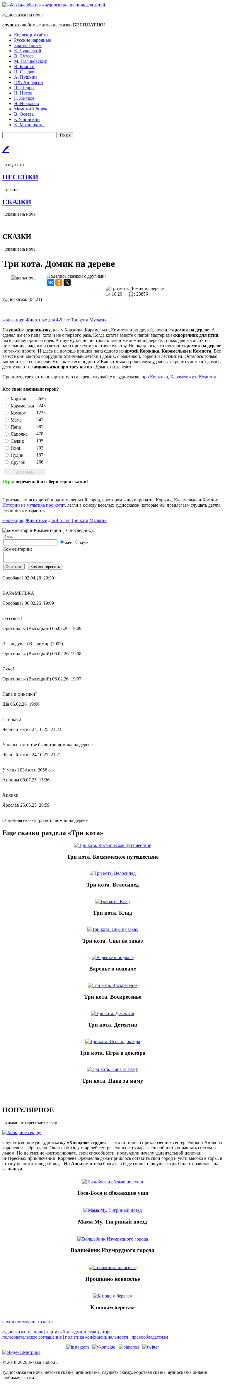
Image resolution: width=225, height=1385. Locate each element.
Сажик (17, 441)
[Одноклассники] (58, 282)
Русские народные (32, 40)
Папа (16, 426)
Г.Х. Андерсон (28, 82)
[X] (67, 282)
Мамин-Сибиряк (30, 108)
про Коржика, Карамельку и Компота (179, 376)
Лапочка (19, 434)
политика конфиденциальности (96, 1337)
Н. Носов (23, 92)
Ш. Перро (24, 87)
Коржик (18, 398)
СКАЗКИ (16, 202)
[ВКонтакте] (50, 282)
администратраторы (92, 1331)
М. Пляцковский (30, 61)
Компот (18, 412)
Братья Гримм (28, 45)
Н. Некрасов (26, 103)
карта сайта (57, 1331)
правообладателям (150, 1337)
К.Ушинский (27, 119)
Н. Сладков (25, 71)
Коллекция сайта (31, 34)
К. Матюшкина (29, 124)
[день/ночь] (23, 278)
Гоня (15, 448)
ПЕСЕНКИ (20, 177)
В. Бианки (24, 66)
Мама (16, 419)
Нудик (17, 455)
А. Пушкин (25, 77)
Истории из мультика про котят (33, 505)
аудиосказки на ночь (22, 1331)
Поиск (65, 135)
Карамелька (22, 405)
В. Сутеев (24, 55)
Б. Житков (24, 98)
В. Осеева (24, 114)
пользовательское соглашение (32, 1337)
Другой (18, 462)
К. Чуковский (27, 50)
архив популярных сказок (28, 1321)
